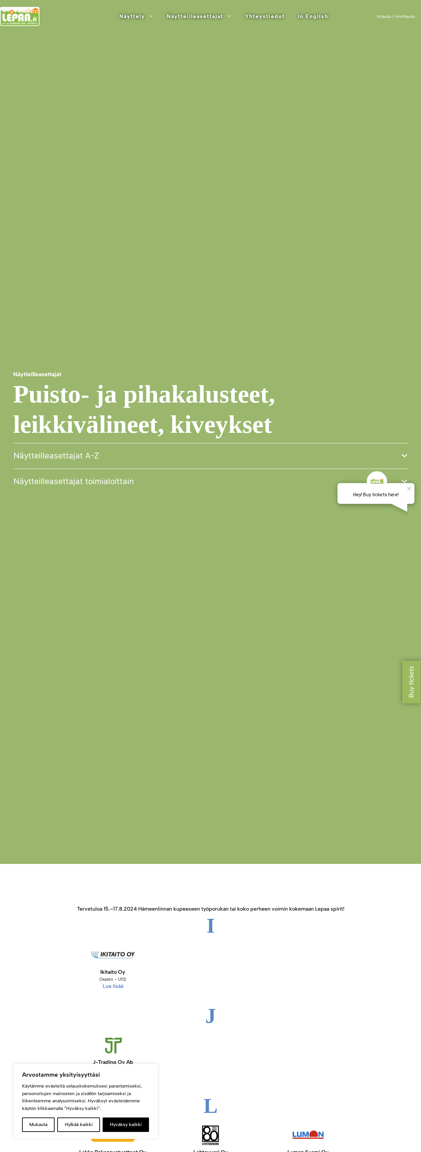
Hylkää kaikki (79, 1124)
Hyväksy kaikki (126, 1124)
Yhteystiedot (265, 16)
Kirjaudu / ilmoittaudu (396, 16)
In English (313, 16)
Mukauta (38, 1124)
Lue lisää (113, 986)
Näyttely (132, 16)
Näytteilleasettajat (195, 16)
